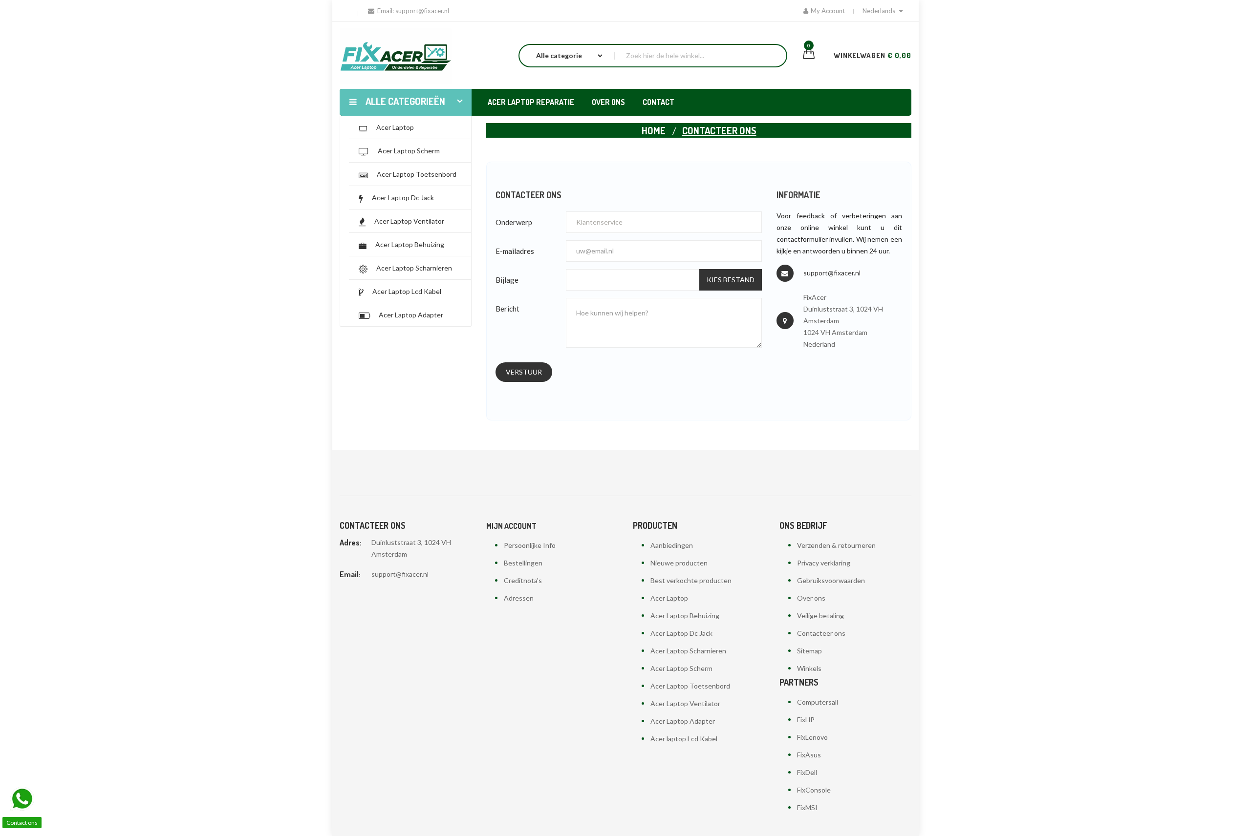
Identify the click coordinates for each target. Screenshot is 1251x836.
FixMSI (807, 807)
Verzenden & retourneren (836, 545)
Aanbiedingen (671, 545)
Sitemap (809, 651)
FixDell (807, 772)
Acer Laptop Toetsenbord (690, 686)
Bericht (507, 308)
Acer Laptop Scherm (681, 668)
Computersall (817, 702)
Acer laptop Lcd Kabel (683, 738)
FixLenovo (812, 737)
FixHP (806, 719)
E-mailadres (515, 251)
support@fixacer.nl (832, 273)
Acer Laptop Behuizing (684, 615)
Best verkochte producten (691, 580)
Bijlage (507, 279)
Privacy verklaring (823, 563)
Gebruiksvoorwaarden (831, 580)
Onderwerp (514, 222)
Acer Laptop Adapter (682, 721)
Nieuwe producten (679, 563)
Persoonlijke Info (530, 545)
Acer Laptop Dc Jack (681, 633)
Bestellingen (523, 563)
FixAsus (809, 755)
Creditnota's (523, 580)
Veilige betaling (820, 615)
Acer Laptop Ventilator (685, 703)
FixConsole (814, 790)
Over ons (811, 598)
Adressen (519, 598)
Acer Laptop (669, 598)
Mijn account (511, 526)
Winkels (809, 668)
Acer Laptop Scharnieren (688, 651)
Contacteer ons (821, 633)
